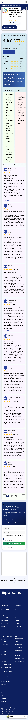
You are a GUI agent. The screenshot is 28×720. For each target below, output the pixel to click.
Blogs (2, 615)
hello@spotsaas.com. (17, 582)
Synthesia (3, 698)
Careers (17, 623)
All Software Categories (7, 671)
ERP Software (4, 654)
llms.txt (15, 711)
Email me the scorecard (15, 543)
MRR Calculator (18, 644)
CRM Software (4, 644)
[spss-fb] (13, 708)
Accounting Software (6, 657)
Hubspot (3, 692)
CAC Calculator (18, 653)
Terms (2, 711)
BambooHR (4, 701)
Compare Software (6, 618)
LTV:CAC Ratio (18, 656)
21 (20, 495)
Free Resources (5, 632)
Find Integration (5, 623)
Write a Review (9, 52)
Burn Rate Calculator (20, 658)
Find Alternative (5, 620)
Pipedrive (3, 684)
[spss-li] (6, 708)
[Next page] (23, 495)
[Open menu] (26, 2)
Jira (2, 695)
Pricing (3, 626)
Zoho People (14, 5)
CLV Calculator (18, 650)
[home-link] (2, 5)
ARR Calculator (18, 641)
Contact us (17, 620)
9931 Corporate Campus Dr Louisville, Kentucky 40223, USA (8, 714)
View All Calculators (20, 661)
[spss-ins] (10, 708)
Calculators (4, 629)
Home (16, 609)
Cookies (11, 711)
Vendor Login (18, 626)
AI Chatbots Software (6, 647)
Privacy (6, 711)
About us (17, 615)
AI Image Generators (6, 664)
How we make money (20, 618)
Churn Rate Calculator (20, 647)
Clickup (3, 687)
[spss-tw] (2, 708)
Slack (2, 690)
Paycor (3, 704)
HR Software (7, 5)
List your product (5, 609)
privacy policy (12, 536)
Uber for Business (5, 681)
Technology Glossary (6, 612)
